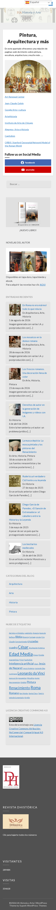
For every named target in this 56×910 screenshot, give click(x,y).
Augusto (42, 633)
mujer (37, 678)
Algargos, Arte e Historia (17, 129)
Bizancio (25, 637)
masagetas (22, 678)
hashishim (28, 660)
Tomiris (41, 693)
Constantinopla (21, 642)
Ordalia (23, 682)
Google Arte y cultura (15, 110)
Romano (14, 693)
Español (34, 2)
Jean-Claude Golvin (14, 103)
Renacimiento (19, 688)
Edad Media (21, 654)
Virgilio (27, 698)
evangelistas (14, 660)
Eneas (35, 655)
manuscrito (13, 678)
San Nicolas (23, 693)
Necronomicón (14, 682)
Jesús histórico (28, 668)
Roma (35, 687)
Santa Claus (33, 693)
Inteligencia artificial (21, 663)
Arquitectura (15, 583)
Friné (21, 660)
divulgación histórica (37, 648)
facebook (30, 162)
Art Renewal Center (14, 96)
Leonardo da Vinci (31, 673)
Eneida (41, 655)
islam (36, 664)
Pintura (13, 611)
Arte (11, 593)
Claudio (12, 642)
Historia (13, 602)
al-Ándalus (20, 633)
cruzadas (32, 641)
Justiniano (13, 674)
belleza (12, 637)
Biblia (18, 636)
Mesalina (30, 678)
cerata (38, 637)
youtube (30, 169)
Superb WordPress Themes (33, 905)
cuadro (13, 647)
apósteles (29, 633)
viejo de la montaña (16, 698)
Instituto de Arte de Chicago (19, 123)
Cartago (32, 637)
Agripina (12, 633)
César (23, 646)
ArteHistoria (11, 116)
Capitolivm (10, 136)
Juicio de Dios (40, 668)
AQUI (43, 284)
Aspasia (36, 633)
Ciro (42, 637)
